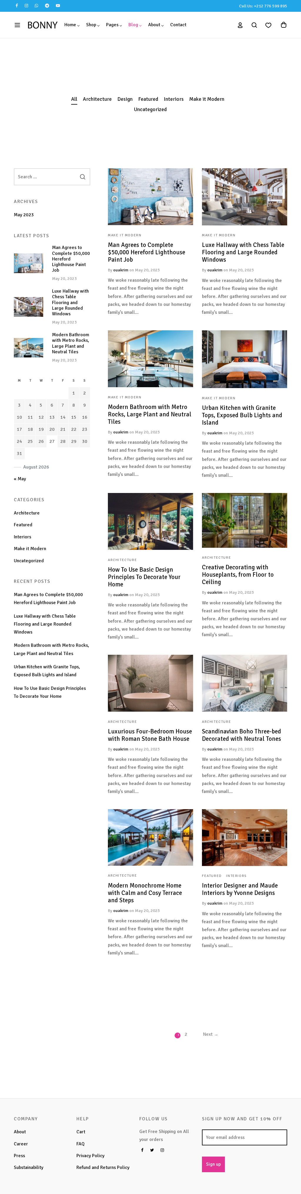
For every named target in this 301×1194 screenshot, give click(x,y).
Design (125, 99)
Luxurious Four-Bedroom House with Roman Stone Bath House (150, 735)
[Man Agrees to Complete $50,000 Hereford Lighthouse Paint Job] (150, 196)
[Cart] (283, 25)
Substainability (28, 1167)
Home (70, 25)
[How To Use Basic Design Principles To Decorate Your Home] (150, 521)
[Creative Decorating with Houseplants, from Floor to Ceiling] (244, 520)
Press (19, 1156)
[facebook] (17, 6)
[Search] (83, 176)
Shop (91, 25)
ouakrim (120, 270)
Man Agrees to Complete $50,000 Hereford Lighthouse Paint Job (146, 252)
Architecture (97, 99)
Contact (178, 25)
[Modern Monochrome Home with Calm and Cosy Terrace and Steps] (150, 837)
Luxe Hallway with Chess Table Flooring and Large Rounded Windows (243, 252)
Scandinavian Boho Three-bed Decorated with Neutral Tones (241, 735)
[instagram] (26, 6)
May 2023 (24, 215)
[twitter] (152, 1150)
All (74, 99)
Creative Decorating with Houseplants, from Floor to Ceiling (238, 574)
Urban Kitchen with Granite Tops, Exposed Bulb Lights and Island (242, 415)
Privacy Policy (90, 1156)
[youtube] (58, 6)
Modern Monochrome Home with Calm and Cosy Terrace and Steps (145, 893)
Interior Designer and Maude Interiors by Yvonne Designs (240, 889)
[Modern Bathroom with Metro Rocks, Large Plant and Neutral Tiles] (150, 358)
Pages (112, 25)
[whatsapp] (36, 6)
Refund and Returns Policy (102, 1167)
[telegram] (47, 6)
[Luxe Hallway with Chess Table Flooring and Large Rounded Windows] (244, 196)
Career (21, 1144)
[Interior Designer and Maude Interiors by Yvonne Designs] (244, 837)
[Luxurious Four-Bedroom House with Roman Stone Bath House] (150, 683)
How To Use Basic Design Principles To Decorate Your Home (144, 577)
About (154, 25)
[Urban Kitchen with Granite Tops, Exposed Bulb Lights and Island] (244, 359)
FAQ (80, 1144)
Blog (133, 25)
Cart (80, 1132)
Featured (148, 99)
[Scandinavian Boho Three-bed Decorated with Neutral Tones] (244, 683)
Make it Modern (206, 99)
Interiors (174, 99)
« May (20, 479)
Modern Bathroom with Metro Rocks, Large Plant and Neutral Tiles (149, 414)
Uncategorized (150, 109)
